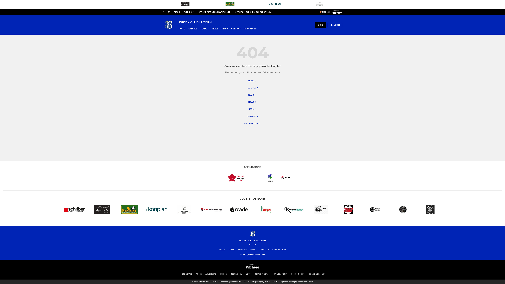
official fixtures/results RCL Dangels (253, 12)
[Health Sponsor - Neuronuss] (430, 210)
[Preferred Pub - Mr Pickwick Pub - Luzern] (230, 4)
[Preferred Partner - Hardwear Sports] (266, 210)
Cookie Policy (297, 274)
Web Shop (189, 12)
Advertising (210, 274)
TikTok (177, 12)
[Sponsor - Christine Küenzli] (293, 210)
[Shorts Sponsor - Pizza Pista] (348, 210)
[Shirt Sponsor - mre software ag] (211, 210)
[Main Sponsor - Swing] (375, 210)
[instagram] (169, 12)
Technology (236, 274)
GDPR (248, 274)
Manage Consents (316, 274)
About (199, 274)
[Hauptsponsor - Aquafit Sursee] (185, 4)
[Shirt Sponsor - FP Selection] (320, 210)
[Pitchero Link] (337, 13)
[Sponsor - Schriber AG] (74, 210)
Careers (223, 274)
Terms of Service (263, 274)
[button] (181, 28)
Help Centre (186, 274)
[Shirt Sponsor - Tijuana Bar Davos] (402, 210)
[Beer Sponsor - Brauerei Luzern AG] (319, 4)
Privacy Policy (280, 274)
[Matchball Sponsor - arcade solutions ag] (238, 210)
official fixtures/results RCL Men (214, 12)
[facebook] (164, 12)
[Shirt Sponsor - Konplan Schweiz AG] (275, 4)
